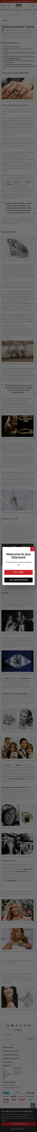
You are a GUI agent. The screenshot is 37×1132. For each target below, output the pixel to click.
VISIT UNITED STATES (18, 580)
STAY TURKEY (18, 572)
